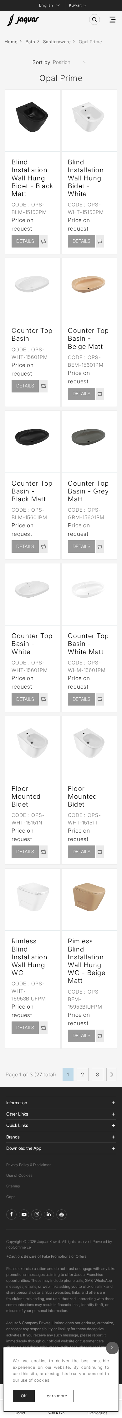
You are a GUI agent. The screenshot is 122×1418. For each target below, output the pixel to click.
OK (24, 1395)
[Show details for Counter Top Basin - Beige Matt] (89, 285)
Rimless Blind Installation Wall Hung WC (30, 957)
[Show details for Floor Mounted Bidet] (32, 743)
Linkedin (49, 1214)
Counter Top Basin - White (32, 643)
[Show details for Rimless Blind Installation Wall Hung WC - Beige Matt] (89, 896)
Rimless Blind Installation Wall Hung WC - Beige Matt (86, 960)
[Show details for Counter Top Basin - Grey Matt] (89, 438)
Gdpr (10, 1196)
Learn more (59, 1395)
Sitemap (13, 1186)
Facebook (11, 1214)
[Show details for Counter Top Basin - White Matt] (89, 591)
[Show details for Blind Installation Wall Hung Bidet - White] (89, 117)
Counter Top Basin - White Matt (88, 643)
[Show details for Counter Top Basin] (32, 285)
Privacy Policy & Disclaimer (28, 1164)
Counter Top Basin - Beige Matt (88, 338)
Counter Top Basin (32, 334)
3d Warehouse (61, 1214)
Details (25, 241)
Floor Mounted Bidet (26, 796)
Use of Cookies (19, 1175)
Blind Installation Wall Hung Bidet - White (86, 178)
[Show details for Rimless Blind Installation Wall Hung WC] (32, 896)
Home (11, 41)
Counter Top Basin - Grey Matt (88, 491)
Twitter (36, 1214)
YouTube (24, 1214)
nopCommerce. (19, 1247)
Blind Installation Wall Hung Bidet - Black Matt (32, 178)
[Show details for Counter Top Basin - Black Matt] (32, 438)
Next (111, 1074)
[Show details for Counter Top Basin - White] (32, 591)
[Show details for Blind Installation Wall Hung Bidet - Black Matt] (32, 117)
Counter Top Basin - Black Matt (32, 491)
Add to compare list (43, 241)
